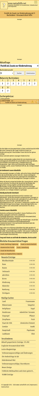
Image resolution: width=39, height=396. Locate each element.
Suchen (19, 73)
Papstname (31, 330)
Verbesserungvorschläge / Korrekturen (16, 363)
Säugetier (31, 305)
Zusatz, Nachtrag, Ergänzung (9, 244)
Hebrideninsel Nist (8, 360)
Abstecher (5, 286)
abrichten (5, 275)
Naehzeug (5, 289)
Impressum (33, 385)
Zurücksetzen (31, 73)
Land (4, 301)
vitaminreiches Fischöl (7, 247)
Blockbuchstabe (8, 260)
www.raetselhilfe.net (17, 3)
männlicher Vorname (27, 312)
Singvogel (5, 315)
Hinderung (6, 282)
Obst (33, 334)
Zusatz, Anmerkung (23, 247)
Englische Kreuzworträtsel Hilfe (12, 345)
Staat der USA (7, 323)
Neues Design (7, 367)
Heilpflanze (6, 308)
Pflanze (32, 315)
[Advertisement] (19, 39)
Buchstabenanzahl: (6, 70)
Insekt (32, 326)
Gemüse (5, 326)
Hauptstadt (6, 330)
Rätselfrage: (5, 62)
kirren (4, 278)
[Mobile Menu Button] (35, 2)
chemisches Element (27, 323)
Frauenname (30, 301)
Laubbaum (6, 334)
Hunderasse (6, 312)
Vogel (33, 308)
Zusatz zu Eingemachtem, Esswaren (11, 254)
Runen (4, 268)
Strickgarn (6, 293)
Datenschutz (5, 387)
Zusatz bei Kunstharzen (8, 251)
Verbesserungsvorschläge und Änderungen (17, 353)
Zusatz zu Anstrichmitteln (28, 244)
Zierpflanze (6, 319)
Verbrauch (6, 271)
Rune (4, 264)
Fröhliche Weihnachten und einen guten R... (18, 371)
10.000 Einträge (7, 374)
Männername (7, 305)
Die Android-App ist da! (10, 356)
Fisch (33, 319)
